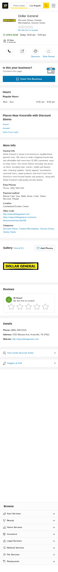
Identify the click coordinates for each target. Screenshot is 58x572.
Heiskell (6, 128)
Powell (6, 124)
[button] (53, 5)
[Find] (46, 5)
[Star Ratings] (26, 27)
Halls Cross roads (10, 132)
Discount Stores (25, 20)
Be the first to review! (28, 30)
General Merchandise (29, 229)
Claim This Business (31, 79)
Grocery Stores (38, 23)
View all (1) (19, 248)
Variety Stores (9, 232)
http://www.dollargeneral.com (16, 214)
